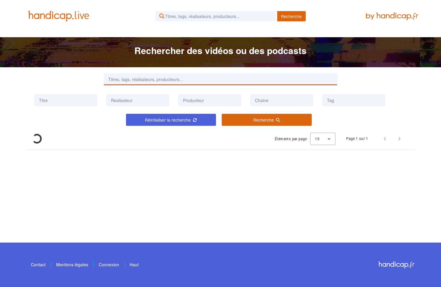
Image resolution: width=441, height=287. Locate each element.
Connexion (109, 264)
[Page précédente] (385, 138)
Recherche (291, 16)
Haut (134, 264)
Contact (38, 264)
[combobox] (137, 100)
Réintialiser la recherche (168, 120)
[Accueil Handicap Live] (60, 16)
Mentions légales (72, 264)
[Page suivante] (399, 138)
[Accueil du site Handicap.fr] (396, 264)
